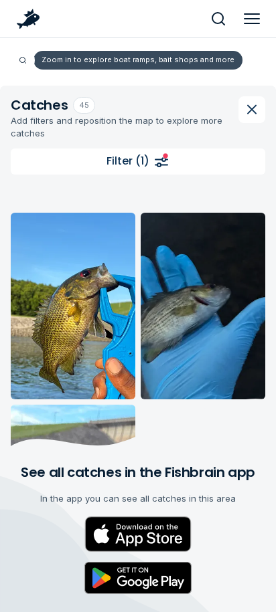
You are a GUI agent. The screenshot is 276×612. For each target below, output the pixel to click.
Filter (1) (128, 161)
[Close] (251, 109)
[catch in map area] (73, 306)
